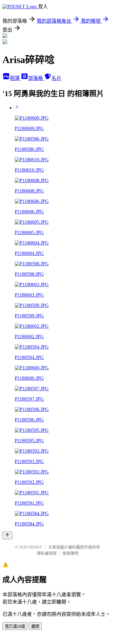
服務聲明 (71, 553)
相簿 (15, 78)
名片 (56, 78)
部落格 (36, 78)
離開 (35, 626)
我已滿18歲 (15, 626)
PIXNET (35, 547)
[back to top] (7, 535)
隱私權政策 (47, 553)
